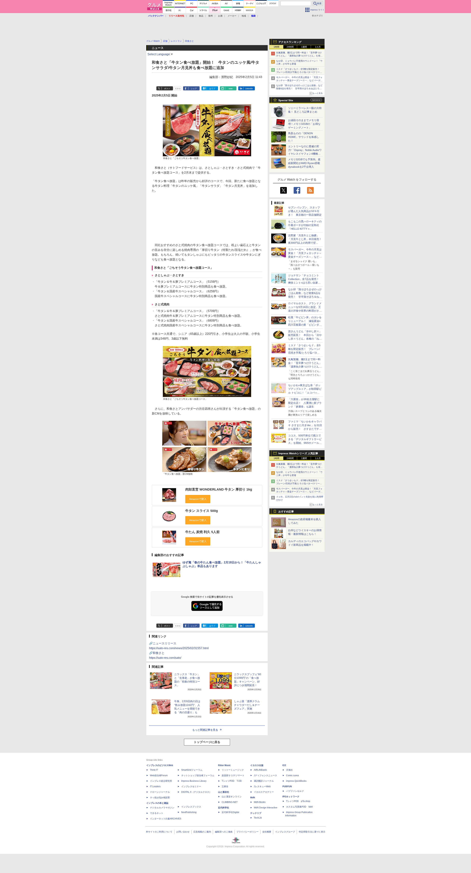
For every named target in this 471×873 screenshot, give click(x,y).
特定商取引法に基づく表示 (312, 831)
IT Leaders (155, 786)
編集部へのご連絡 (224, 831)
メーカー (232, 16)
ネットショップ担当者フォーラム (197, 775)
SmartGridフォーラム (191, 770)
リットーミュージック (233, 770)
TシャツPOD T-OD (232, 781)
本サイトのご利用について (159, 831)
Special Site (285, 100)
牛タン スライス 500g (201, 511)
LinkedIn (249, 88)
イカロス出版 (256, 765)
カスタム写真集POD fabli (299, 806)
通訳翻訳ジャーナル (264, 781)
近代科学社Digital (230, 812)
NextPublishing (188, 812)
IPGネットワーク (290, 796)
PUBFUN (287, 786)
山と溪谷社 (223, 792)
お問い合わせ (183, 831)
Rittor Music (224, 765)
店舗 (191, 16)
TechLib (258, 817)
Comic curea (292, 775)
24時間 (290, 47)
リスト (178, 88)
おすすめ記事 (286, 511)
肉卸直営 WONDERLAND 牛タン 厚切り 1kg (218, 489)
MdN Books (259, 802)
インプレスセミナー (191, 786)
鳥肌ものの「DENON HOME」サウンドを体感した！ (303, 137)
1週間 (304, 47)
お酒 (220, 16)
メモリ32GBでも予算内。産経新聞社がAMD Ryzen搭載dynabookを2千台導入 (304, 163)
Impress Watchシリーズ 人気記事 (298, 453)
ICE (284, 765)
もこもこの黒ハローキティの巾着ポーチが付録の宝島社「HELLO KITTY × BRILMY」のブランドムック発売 (305, 229)
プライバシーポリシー (247, 831)
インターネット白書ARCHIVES (165, 818)
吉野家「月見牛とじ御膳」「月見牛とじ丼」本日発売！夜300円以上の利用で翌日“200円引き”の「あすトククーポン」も (305, 243)
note (231, 88)
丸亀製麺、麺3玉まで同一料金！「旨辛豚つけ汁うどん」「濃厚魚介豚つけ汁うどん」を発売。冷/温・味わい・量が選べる (299, 55)
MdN (252, 797)
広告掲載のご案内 (202, 831)
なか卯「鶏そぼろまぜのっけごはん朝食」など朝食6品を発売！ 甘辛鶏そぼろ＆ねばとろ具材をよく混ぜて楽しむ (299, 88)
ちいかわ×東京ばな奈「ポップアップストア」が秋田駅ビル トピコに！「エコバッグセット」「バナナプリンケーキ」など (305, 392)
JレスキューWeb (262, 786)
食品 (201, 16)
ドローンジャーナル (160, 792)
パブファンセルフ (295, 791)
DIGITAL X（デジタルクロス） (196, 792)
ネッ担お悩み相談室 (160, 797)
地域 (244, 16)
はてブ (212, 88)
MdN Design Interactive (265, 807)
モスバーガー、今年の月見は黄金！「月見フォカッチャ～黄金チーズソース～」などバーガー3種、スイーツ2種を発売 (299, 80)
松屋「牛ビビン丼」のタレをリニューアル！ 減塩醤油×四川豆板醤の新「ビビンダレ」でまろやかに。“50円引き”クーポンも (305, 325)
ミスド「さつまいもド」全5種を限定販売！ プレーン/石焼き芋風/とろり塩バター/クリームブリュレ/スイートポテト (299, 72)
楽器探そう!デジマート (233, 775)
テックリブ (255, 813)
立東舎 (225, 786)
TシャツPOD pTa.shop (298, 801)
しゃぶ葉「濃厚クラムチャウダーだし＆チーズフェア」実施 (247, 705)
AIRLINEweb (260, 770)
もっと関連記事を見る (205, 729)
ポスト (167, 88)
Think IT (154, 770)
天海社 (289, 770)
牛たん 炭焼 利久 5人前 (202, 532)
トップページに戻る (207, 742)
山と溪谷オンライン (232, 796)
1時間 (276, 47)
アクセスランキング (290, 41)
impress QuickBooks (296, 781)
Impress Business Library (193, 781)
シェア (194, 88)
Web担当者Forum (159, 775)
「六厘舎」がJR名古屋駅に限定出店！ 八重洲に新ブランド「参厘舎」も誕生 (305, 403)
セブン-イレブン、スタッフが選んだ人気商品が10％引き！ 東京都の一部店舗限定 (305, 211)
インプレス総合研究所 (161, 781)
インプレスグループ (285, 831)
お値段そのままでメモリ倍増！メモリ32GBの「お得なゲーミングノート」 (304, 124)
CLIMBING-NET (230, 802)
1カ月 (318, 47)
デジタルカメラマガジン (162, 807)
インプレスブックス (191, 806)
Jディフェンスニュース (265, 775)
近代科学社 (223, 807)
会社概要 (266, 831)
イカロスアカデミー (264, 792)
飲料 (210, 16)
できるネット (156, 813)
